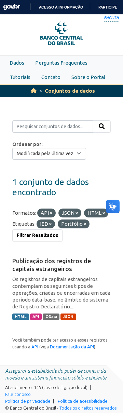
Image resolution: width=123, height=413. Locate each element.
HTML (20, 317)
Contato (50, 77)
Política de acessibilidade (83, 401)
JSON (68, 317)
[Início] (34, 91)
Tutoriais (20, 77)
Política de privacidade (28, 401)
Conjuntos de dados (70, 91)
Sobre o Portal (88, 77)
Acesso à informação (61, 7)
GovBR (11, 7)
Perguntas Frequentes (61, 63)
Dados (17, 63)
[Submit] (102, 126)
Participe (107, 7)
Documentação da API (72, 346)
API (35, 317)
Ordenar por (26, 144)
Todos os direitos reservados (88, 407)
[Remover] (51, 213)
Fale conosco (18, 394)
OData (51, 317)
